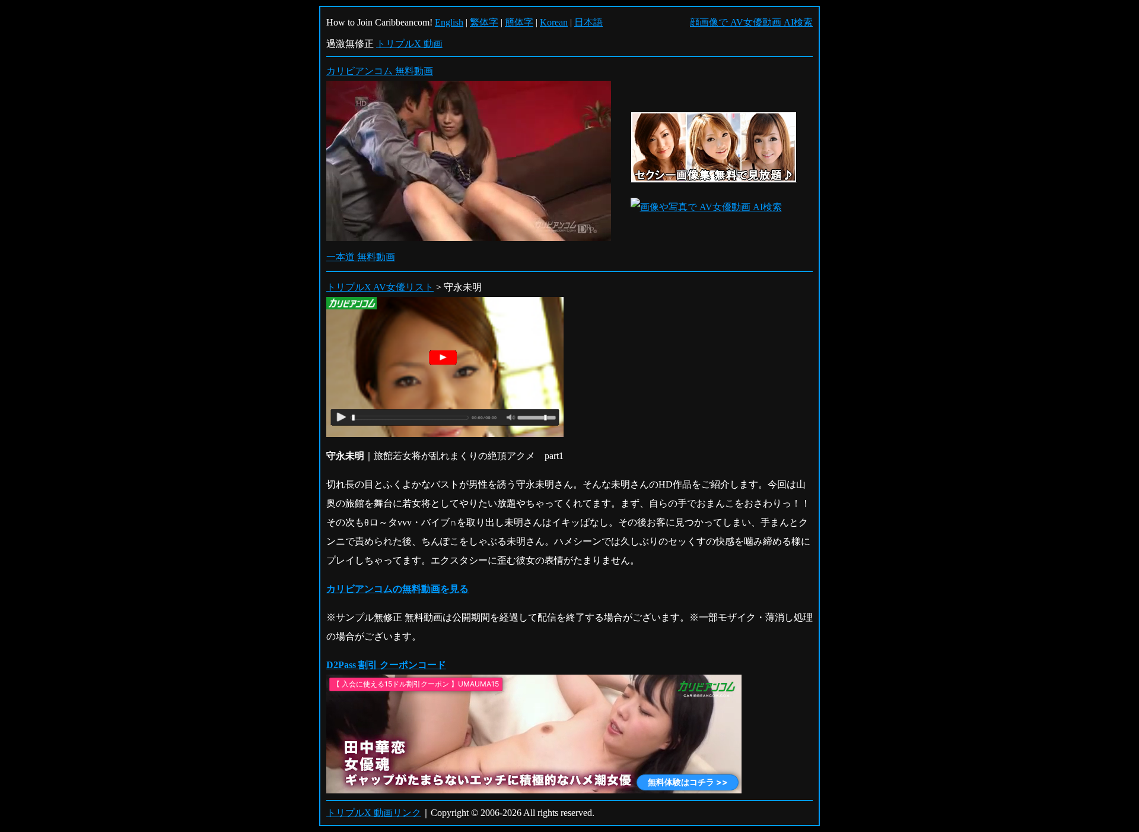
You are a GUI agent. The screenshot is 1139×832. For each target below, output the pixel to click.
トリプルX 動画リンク (373, 813)
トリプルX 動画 (409, 44)
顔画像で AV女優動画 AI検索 (751, 22)
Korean (554, 22)
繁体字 (484, 22)
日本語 (588, 22)
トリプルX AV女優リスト (380, 287)
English (449, 22)
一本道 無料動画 (360, 257)
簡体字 (519, 22)
